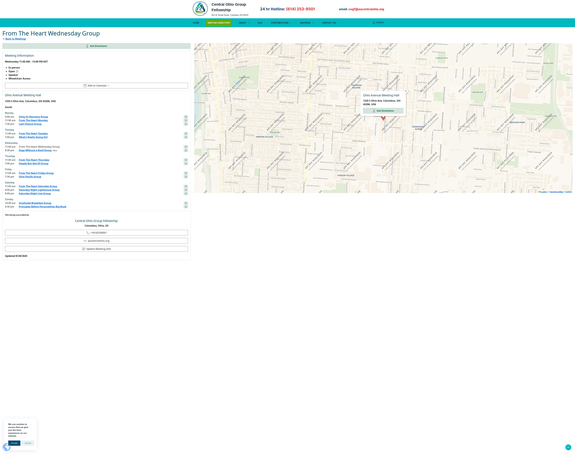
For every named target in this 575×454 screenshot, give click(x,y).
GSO (260, 23)
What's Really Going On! (33, 137)
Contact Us (329, 23)
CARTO (568, 191)
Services (305, 23)
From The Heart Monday (33, 120)
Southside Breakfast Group (35, 203)
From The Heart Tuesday (33, 133)
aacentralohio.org (98, 240)
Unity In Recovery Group (33, 116)
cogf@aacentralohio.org (366, 9)
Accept (14, 443)
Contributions (280, 23)
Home (196, 23)
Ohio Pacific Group (30, 176)
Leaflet (543, 191)
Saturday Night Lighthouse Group (39, 189)
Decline (28, 443)
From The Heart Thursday (34, 160)
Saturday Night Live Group (35, 193)
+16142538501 (98, 232)
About (242, 23)
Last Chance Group (30, 124)
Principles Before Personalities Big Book (42, 206)
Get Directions (98, 46)
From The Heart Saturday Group (38, 186)
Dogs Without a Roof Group (35, 150)
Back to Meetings (15, 38)
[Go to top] (568, 447)
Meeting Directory (219, 23)
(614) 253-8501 (300, 9)
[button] (383, 118)
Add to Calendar (97, 85)
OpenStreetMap (556, 191)
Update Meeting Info (98, 249)
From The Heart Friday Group (36, 173)
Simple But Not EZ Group (33, 163)
